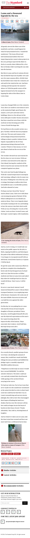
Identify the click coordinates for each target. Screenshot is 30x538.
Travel (10, 454)
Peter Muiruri (13, 18)
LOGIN (26, 7)
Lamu (4, 454)
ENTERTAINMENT (9, 7)
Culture (16, 454)
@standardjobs (11, 521)
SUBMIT (25, 503)
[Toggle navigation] (28, 3)
